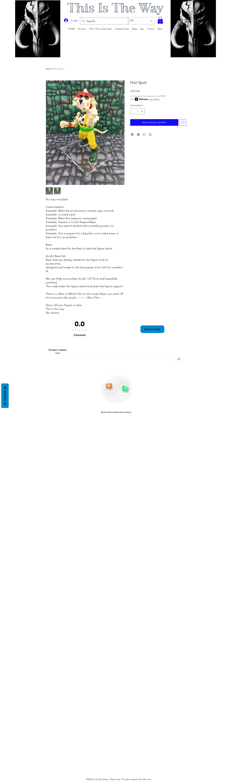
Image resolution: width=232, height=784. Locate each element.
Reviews (5, 395)
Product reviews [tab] (58, 350)
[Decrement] (133, 111)
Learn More (154, 99)
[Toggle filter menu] (178, 359)
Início (49, 68)
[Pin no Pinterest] (138, 134)
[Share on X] (150, 134)
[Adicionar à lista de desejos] (183, 122)
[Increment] (142, 111)
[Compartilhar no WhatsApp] (144, 134)
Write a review (152, 329)
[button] (160, 20)
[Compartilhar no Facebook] (132, 134)
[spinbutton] (137, 111)
